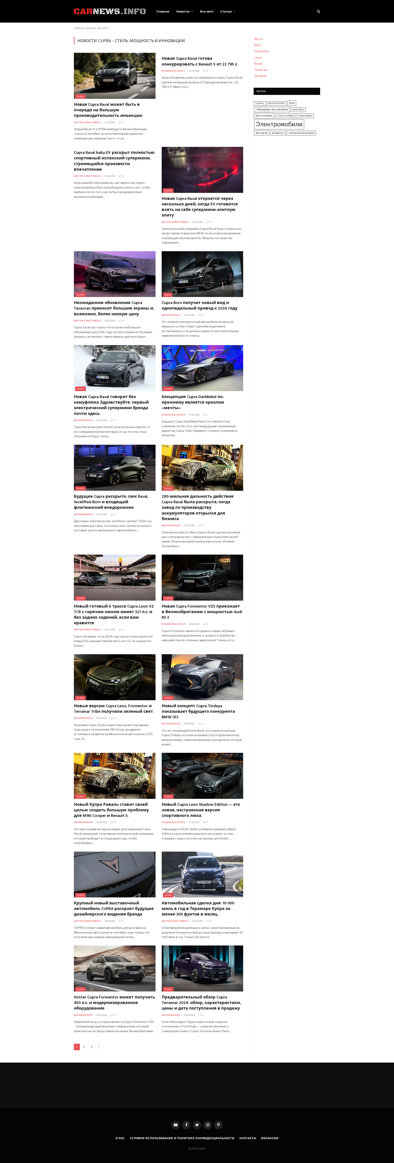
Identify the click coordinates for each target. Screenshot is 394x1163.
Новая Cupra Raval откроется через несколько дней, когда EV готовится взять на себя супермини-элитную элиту (200, 207)
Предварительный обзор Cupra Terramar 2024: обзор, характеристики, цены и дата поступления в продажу (201, 1003)
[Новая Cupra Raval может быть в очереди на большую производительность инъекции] (115, 76)
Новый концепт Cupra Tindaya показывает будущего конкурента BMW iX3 (198, 712)
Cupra (80, 96)
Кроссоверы (264, 115)
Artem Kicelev (171, 315)
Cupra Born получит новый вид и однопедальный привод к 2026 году (199, 305)
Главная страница (85, 28)
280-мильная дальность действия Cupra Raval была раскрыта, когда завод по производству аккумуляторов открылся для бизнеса (198, 508)
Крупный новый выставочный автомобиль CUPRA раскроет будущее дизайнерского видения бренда (114, 909)
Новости (183, 11)
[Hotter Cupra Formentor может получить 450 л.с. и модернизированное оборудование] (115, 968)
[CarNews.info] (110, 11)
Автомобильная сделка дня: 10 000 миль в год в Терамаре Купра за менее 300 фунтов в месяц (198, 909)
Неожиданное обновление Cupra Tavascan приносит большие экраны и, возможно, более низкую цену (114, 308)
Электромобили (279, 124)
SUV (291, 103)
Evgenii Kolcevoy (174, 70)
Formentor (261, 51)
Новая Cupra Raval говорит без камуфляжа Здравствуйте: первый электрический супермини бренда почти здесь (111, 405)
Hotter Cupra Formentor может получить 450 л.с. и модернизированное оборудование (114, 1003)
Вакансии (269, 1138)
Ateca (258, 39)
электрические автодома (301, 133)
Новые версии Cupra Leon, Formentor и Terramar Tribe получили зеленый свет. (114, 709)
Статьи (226, 11)
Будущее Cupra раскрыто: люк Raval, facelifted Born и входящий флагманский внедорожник (111, 502)
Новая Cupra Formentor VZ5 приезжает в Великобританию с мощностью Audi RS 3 (202, 612)
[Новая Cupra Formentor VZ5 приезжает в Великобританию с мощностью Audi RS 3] (202, 578)
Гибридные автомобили (271, 109)
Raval (258, 64)
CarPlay (259, 103)
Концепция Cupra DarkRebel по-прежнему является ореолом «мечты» (193, 402)
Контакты (247, 1138)
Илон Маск (298, 109)
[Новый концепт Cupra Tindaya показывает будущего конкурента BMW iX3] (202, 677)
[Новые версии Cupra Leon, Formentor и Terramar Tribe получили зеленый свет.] (115, 677)
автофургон (278, 133)
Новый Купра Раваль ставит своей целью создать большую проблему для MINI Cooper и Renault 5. (111, 810)
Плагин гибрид (285, 115)
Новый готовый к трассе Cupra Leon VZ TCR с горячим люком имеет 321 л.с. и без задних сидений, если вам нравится (114, 615)
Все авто (206, 11)
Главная (162, 11)
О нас (120, 1138)
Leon (257, 57)
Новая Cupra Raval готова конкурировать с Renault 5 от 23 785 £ (199, 61)
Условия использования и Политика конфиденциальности (182, 1138)
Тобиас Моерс (305, 115)
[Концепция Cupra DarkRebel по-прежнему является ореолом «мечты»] (202, 368)
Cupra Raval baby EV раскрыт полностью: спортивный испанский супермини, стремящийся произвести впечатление (114, 161)
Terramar (260, 76)
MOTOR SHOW (276, 103)
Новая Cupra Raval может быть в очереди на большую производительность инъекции (108, 110)
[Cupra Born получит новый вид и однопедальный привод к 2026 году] (202, 274)
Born (168, 295)
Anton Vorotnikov (87, 122)
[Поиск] (318, 11)
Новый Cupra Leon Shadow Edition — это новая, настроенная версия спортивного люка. (201, 810)
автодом (261, 132)
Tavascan (260, 70)
